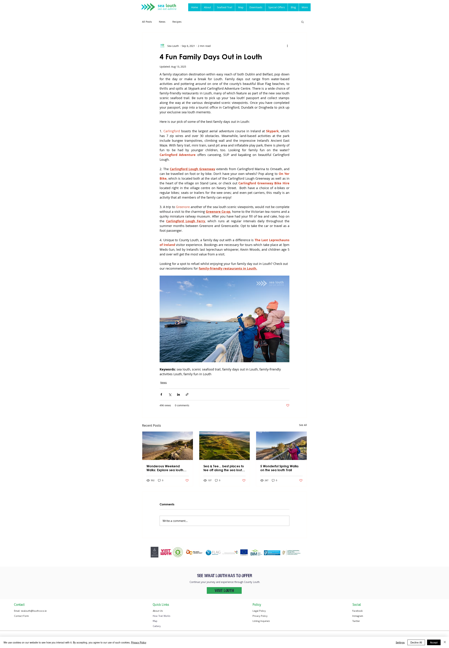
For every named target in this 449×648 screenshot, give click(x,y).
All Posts (147, 21)
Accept (434, 642)
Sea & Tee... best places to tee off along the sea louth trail (223, 468)
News (162, 21)
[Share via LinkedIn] (178, 394)
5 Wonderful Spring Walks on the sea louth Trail (279, 468)
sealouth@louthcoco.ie (34, 610)
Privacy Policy (138, 642)
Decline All (416, 642)
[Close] (445, 642)
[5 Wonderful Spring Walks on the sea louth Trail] (281, 446)
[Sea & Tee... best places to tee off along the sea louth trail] (224, 446)
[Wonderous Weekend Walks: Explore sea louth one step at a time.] (167, 446)
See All (303, 425)
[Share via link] (187, 394)
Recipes (177, 21)
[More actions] (287, 46)
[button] (224, 7)
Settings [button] (400, 642)
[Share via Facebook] (161, 394)
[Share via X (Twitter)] (170, 394)
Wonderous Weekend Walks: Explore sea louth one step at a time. (164, 468)
